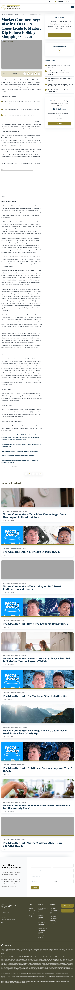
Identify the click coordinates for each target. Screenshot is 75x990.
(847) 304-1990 (60, 1)
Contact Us (59, 34)
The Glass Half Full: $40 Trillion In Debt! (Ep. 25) (32, 552)
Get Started (59, 123)
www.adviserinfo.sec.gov (37, 981)
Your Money (53, 908)
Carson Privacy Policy (5, 985)
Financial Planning (40, 918)
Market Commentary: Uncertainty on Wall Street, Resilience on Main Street (60, 85)
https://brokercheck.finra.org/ (49, 981)
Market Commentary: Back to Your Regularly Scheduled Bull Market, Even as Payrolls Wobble (36, 660)
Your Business (53, 910)
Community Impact (32, 911)
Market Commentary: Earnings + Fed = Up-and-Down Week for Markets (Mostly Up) (35, 732)
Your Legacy (53, 916)
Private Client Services (42, 936)
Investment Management (41, 921)
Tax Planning (41, 930)
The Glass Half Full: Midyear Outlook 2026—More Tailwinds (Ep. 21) (32, 844)
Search (50, 1)
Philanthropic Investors (42, 914)
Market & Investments (53, 921)
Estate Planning (42, 928)
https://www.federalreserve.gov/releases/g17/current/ (17, 455)
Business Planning (40, 933)
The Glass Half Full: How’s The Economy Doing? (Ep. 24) (37, 624)
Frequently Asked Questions (31, 915)
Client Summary (67, 910)
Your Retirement (53, 913)
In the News (53, 924)
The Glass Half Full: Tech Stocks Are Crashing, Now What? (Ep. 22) (37, 769)
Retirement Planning (41, 925)
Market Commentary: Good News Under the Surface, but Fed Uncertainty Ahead (36, 807)
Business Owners (43, 912)
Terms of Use (13, 985)
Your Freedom (53, 918)
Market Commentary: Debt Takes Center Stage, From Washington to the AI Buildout (60, 72)
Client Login (71, 1)
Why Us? (31, 908)
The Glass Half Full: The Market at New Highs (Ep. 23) (35, 696)
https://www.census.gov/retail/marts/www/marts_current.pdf (19, 451)
